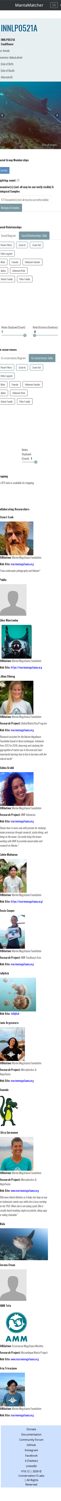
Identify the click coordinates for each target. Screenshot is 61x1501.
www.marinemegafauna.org (25, 1191)
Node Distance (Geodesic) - (45, 329)
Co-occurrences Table (42, 358)
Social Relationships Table (34, 236)
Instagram (31, 1450)
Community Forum (31, 1440)
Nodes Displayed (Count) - (14, 329)
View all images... (50, 145)
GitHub (31, 1445)
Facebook (31, 1455)
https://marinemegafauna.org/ (27, 901)
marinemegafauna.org (22, 564)
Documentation (31, 1434)
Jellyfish (15, 1014)
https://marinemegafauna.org (26, 667)
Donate (31, 1429)
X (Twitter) (31, 1461)
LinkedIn (31, 1466)
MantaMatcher (29, 5)
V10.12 (25, 1471)
